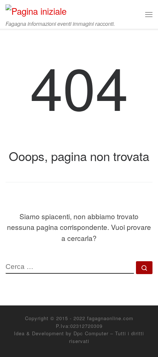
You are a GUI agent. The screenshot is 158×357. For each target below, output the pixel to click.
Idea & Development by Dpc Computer (61, 333)
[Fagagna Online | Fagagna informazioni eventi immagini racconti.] (36, 9)
